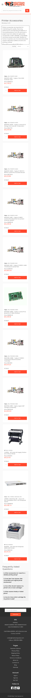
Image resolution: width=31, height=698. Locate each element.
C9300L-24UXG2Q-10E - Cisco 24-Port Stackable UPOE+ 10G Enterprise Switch (15, 500)
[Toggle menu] (2, 4)
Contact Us (15, 662)
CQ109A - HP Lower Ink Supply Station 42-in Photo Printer (15, 453)
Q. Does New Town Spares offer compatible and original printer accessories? (13, 580)
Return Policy (15, 655)
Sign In (15, 675)
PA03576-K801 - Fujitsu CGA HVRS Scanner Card (14, 78)
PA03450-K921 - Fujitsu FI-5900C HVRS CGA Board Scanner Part (15, 266)
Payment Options (15, 648)
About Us (15, 660)
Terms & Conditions (15, 658)
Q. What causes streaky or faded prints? (13, 592)
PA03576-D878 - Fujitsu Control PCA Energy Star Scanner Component (15, 125)
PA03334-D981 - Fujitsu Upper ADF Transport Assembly (14, 406)
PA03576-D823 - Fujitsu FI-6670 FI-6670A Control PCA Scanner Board (14, 171)
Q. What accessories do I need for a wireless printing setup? (14, 574)
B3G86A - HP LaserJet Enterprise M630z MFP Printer (14, 547)
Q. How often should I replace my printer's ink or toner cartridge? (14, 587)
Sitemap (15, 667)
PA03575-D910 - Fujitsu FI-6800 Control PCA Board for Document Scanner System (14, 219)
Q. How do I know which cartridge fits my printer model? (15, 598)
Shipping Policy (15, 653)
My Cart (15, 680)
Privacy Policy (15, 651)
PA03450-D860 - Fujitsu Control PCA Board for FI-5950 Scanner (15, 312)
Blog (15, 665)
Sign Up (15, 678)
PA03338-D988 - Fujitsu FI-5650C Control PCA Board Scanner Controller (14, 359)
